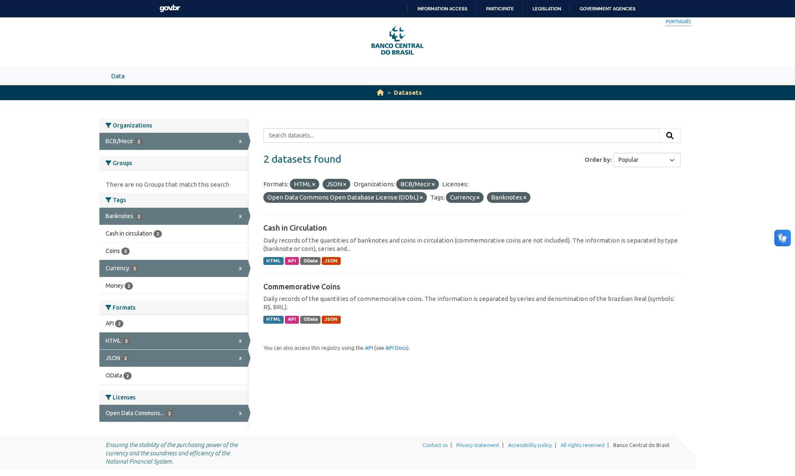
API (292, 260)
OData (311, 260)
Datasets (408, 92)
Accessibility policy (530, 445)
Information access (442, 9)
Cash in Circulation (295, 228)
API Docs (396, 348)
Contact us (435, 445)
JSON (331, 260)
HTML (273, 260)
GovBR (169, 8)
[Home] (380, 92)
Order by (597, 159)
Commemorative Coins (301, 286)
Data (118, 75)
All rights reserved (583, 445)
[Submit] (670, 135)
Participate (500, 9)
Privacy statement (477, 445)
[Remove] (313, 184)
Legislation (546, 9)
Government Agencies (608, 9)
